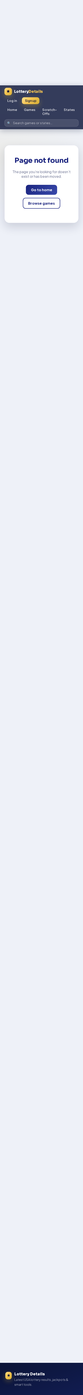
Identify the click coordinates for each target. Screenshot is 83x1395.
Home (12, 110)
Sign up (31, 101)
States (69, 110)
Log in (12, 101)
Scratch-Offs (49, 112)
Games (29, 110)
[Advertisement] (41, 41)
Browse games (41, 203)
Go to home (41, 189)
